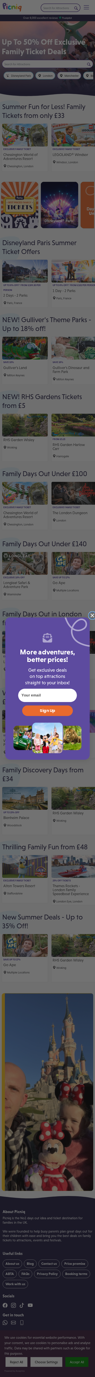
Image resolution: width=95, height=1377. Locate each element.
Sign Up (47, 711)
